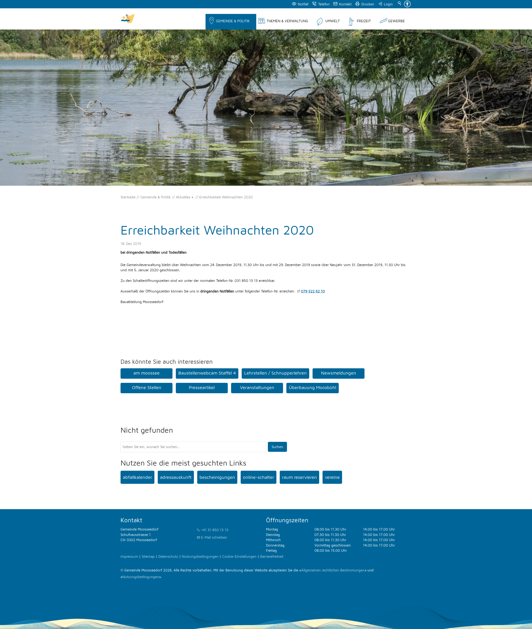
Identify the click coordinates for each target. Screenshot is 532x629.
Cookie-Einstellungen (239, 556)
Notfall (303, 4)
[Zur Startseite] (128, 19)
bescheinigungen (217, 477)
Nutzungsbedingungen (200, 556)
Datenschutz (168, 556)
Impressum (129, 556)
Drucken (367, 4)
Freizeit (364, 21)
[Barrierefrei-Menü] (407, 4)
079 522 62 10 (313, 291)
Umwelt (332, 21)
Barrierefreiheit (271, 556)
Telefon (324, 4)
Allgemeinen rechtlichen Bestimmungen (333, 570)
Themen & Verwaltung (287, 21)
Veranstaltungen (257, 387)
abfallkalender (137, 477)
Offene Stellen (146, 387)
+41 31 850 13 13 (214, 530)
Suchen (277, 447)
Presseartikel (202, 387)
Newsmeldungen (338, 373)
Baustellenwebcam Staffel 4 (207, 373)
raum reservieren (299, 477)
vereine (332, 477)
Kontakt (345, 4)
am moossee (146, 373)
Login (388, 4)
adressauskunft (176, 477)
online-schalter (258, 477)
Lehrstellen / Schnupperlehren (275, 373)
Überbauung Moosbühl (312, 387)
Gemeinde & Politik (233, 21)
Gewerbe (396, 21)
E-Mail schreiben (214, 537)
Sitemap (148, 556)
